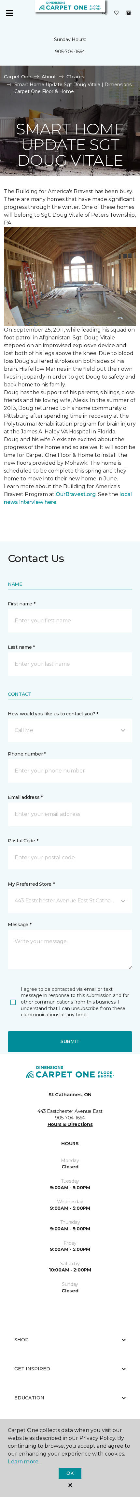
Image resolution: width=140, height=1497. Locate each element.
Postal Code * (23, 840)
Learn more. (23, 1461)
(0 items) (128, 12)
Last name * (21, 647)
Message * (19, 924)
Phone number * (27, 754)
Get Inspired (32, 1369)
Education (29, 1398)
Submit (70, 1041)
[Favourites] (116, 13)
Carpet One (17, 77)
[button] (104, 13)
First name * (21, 603)
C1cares (75, 77)
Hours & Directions (70, 1124)
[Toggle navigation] (9, 13)
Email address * (25, 797)
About (49, 77)
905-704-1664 (70, 52)
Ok (69, 1473)
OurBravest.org (76, 494)
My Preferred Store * (31, 884)
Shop (21, 1340)
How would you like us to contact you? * (53, 713)
